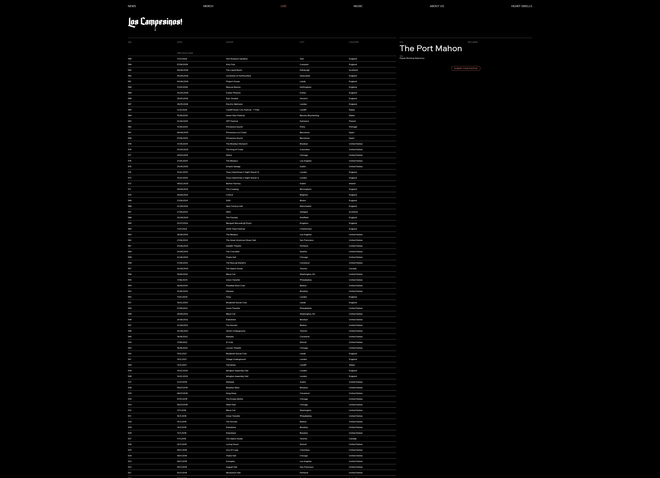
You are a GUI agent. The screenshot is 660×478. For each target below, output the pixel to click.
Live (283, 6)
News (132, 6)
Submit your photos (465, 68)
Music (358, 6)
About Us (437, 6)
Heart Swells (521, 6)
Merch (208, 6)
